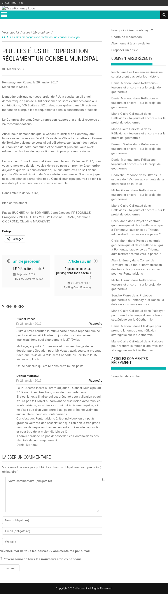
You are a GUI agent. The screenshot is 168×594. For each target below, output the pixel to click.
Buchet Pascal (26, 318)
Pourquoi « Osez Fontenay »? (132, 30)
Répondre (95, 323)
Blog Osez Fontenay (31, 278)
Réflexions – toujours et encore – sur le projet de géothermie (136, 87)
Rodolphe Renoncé (124, 175)
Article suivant (79, 261)
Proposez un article (124, 50)
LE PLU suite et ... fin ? (28, 269)
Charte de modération (126, 37)
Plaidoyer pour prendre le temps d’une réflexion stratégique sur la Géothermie (137, 315)
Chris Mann (119, 221)
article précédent (26, 261)
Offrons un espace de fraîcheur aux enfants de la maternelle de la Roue (137, 179)
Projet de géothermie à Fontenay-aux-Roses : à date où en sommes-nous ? (137, 300)
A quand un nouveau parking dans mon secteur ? (73, 273)
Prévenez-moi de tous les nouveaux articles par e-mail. (43, 559)
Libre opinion (42, 32)
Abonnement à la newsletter (130, 43)
